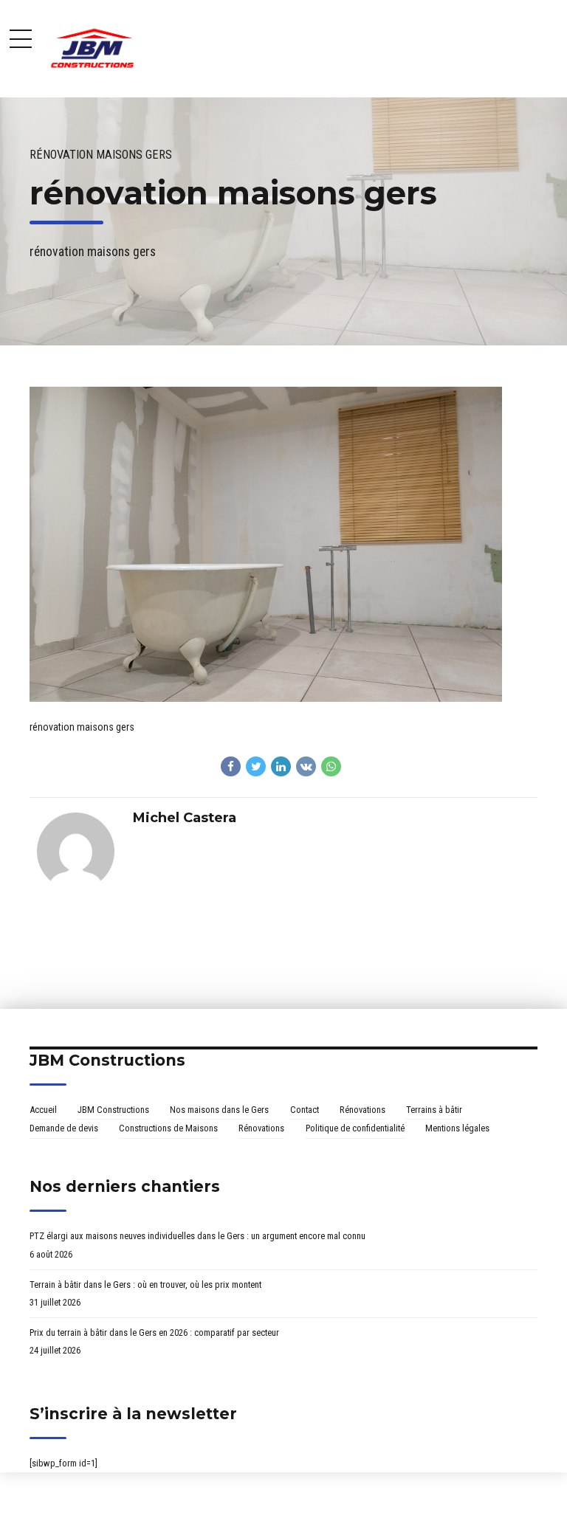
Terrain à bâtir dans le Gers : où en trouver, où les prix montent (145, 1284)
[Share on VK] (306, 766)
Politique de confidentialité (355, 1128)
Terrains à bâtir (434, 1109)
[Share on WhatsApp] (331, 766)
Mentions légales (457, 1128)
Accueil (43, 1109)
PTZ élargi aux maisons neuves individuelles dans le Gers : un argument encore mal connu (197, 1235)
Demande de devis (64, 1128)
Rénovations (362, 1109)
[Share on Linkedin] (281, 766)
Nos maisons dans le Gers (219, 1109)
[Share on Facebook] (231, 766)
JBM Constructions (113, 1109)
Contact (304, 1109)
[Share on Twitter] (256, 766)
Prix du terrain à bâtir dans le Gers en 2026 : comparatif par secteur (154, 1332)
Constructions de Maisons (168, 1128)
